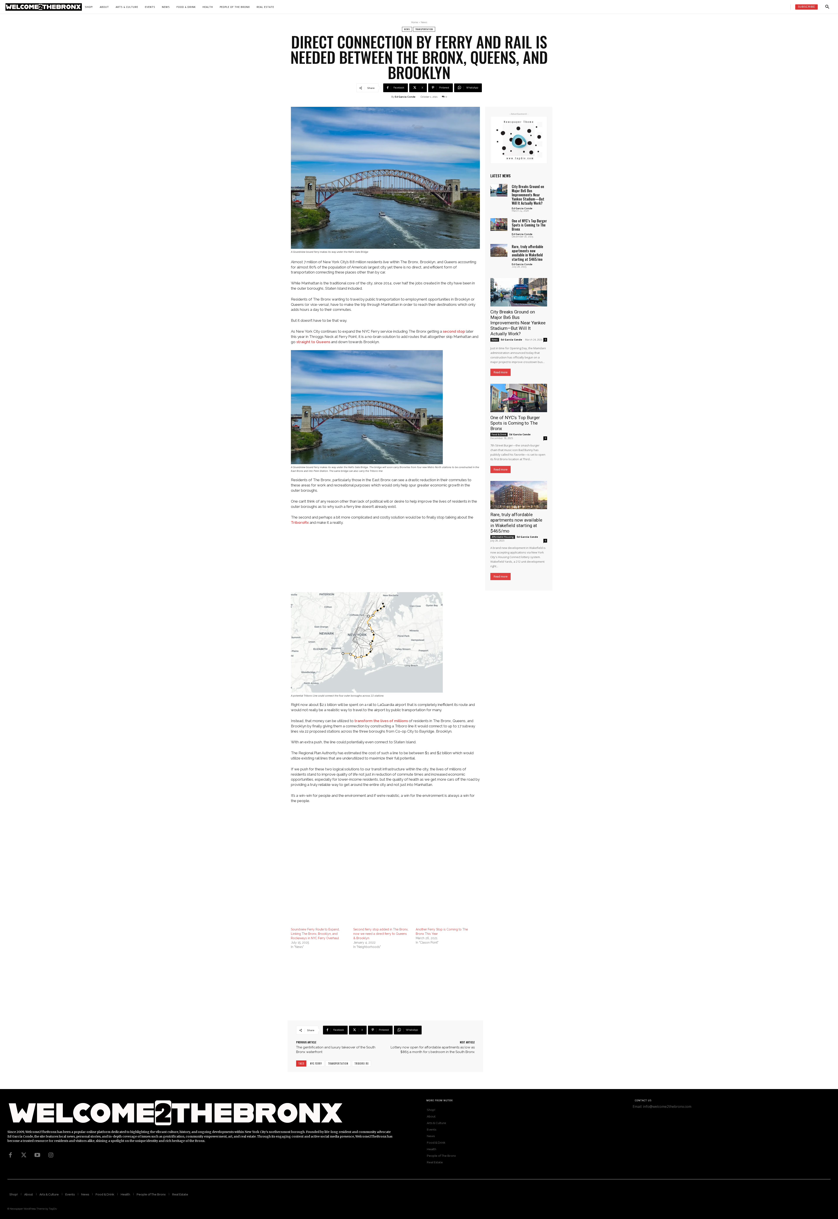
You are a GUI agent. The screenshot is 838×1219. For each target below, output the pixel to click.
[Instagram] (51, 1155)
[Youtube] (37, 1155)
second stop (454, 331)
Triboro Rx (361, 1063)
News (424, 22)
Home (414, 22)
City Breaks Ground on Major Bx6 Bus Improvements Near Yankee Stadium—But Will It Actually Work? (528, 195)
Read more (500, 372)
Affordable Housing (503, 536)
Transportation (424, 29)
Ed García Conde (405, 96)
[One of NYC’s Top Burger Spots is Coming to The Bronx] (498, 224)
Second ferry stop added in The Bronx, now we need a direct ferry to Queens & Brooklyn (380, 934)
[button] (827, 7)
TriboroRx (300, 522)
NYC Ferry (316, 1063)
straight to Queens (313, 342)
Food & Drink (499, 434)
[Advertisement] (385, 561)
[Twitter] (24, 1155)
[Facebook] (10, 1155)
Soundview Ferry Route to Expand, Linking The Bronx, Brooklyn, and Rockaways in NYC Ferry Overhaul (315, 934)
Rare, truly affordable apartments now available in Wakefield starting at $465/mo (527, 253)
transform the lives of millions (381, 721)
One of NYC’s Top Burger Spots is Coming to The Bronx (529, 225)
